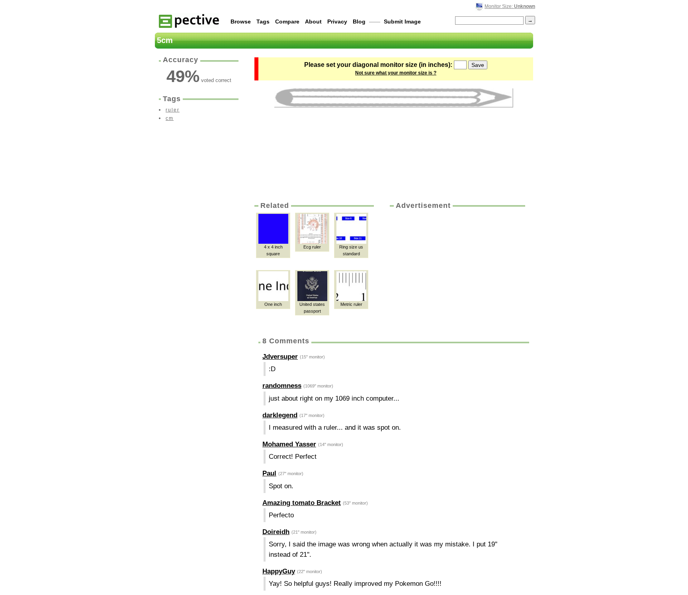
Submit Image (402, 21)
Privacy (337, 21)
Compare (287, 21)
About (313, 21)
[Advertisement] (457, 270)
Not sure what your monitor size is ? (395, 73)
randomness (281, 385)
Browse (241, 21)
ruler (173, 110)
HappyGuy (278, 571)
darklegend (279, 415)
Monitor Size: (510, 6)
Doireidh (275, 532)
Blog (359, 21)
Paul (269, 473)
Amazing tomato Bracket (301, 503)
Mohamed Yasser (289, 444)
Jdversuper (280, 356)
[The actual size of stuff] (189, 20)
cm (170, 118)
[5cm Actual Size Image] (393, 98)
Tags (263, 21)
